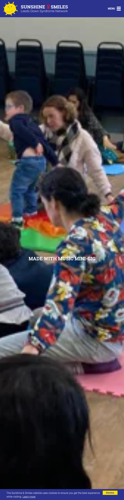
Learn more (29, 496)
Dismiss (110, 492)
